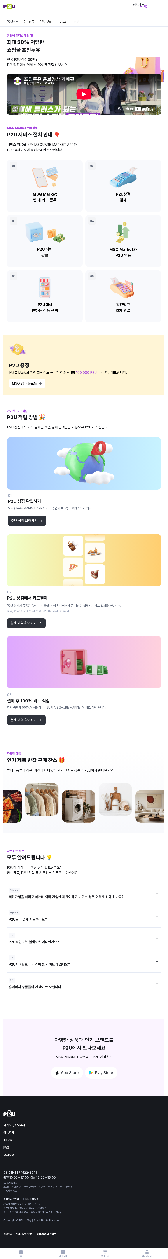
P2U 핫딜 (46, 21)
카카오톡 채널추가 (14, 1125)
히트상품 (29, 21)
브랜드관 (62, 21)
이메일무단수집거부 (46, 1234)
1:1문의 (8, 1140)
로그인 (144, 6)
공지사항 (9, 1154)
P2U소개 (12, 21)
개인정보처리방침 (24, 1234)
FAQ (6, 1147)
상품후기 (9, 1132)
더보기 (137, 5)
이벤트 (78, 21)
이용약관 (8, 1234)
